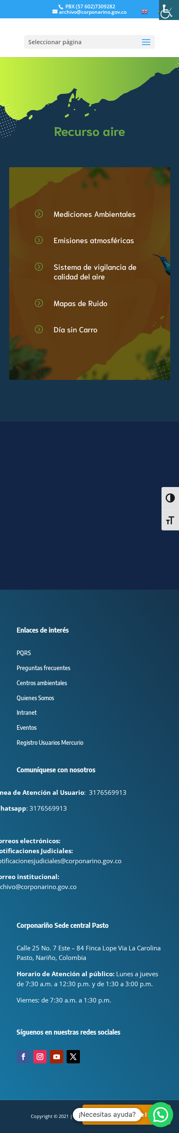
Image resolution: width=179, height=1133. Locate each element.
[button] (160, 1114)
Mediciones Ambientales (95, 214)
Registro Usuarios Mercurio (50, 742)
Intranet (27, 712)
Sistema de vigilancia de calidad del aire (95, 271)
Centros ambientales (42, 682)
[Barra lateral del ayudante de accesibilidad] (169, 10)
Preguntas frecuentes (43, 667)
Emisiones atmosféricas (94, 240)
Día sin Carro (75, 329)
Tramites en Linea (126, 1114)
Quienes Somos (35, 697)
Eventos (27, 727)
